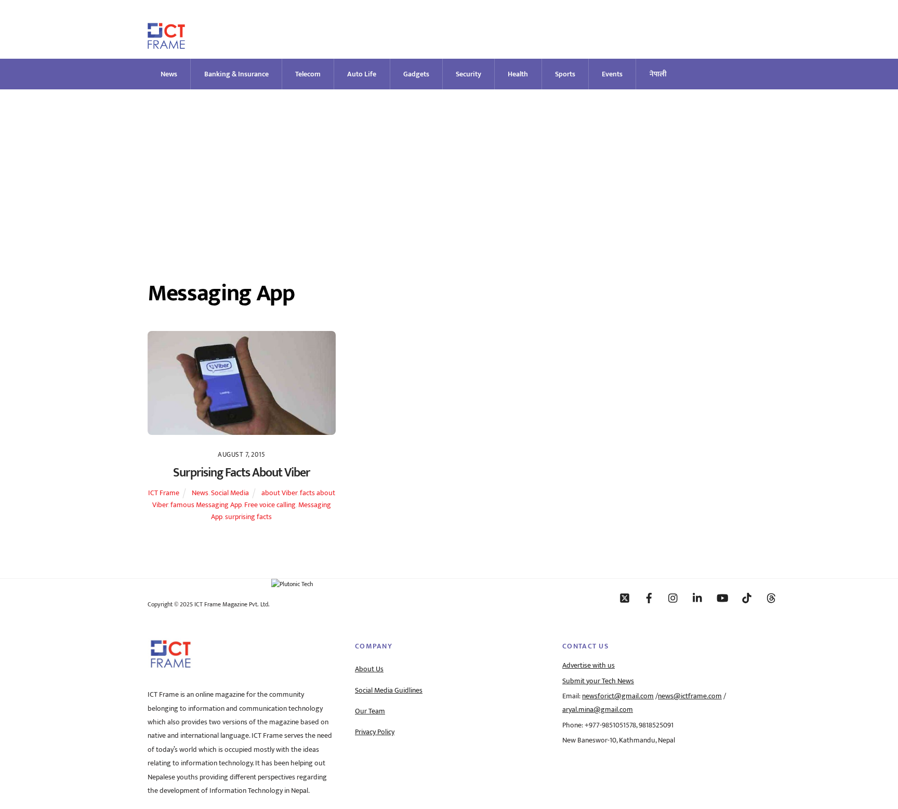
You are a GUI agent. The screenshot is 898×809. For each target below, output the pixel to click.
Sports (565, 74)
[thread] (771, 597)
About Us (369, 669)
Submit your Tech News (598, 681)
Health (518, 74)
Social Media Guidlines (388, 690)
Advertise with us (588, 665)
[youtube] (722, 597)
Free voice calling (270, 505)
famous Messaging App (206, 505)
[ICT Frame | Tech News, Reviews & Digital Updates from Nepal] (166, 44)
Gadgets (416, 74)
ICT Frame (163, 493)
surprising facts (248, 517)
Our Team (370, 711)
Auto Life (361, 74)
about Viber (279, 493)
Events (612, 74)
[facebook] (649, 597)
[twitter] (624, 597)
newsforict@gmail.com (618, 696)
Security (468, 74)
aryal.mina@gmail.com (597, 710)
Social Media (230, 493)
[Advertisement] (449, 167)
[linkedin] (698, 597)
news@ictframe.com (690, 696)
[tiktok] (746, 597)
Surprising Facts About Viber (241, 472)
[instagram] (673, 597)
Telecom (308, 74)
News (169, 74)
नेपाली (658, 74)
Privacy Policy (374, 732)
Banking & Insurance (236, 74)
